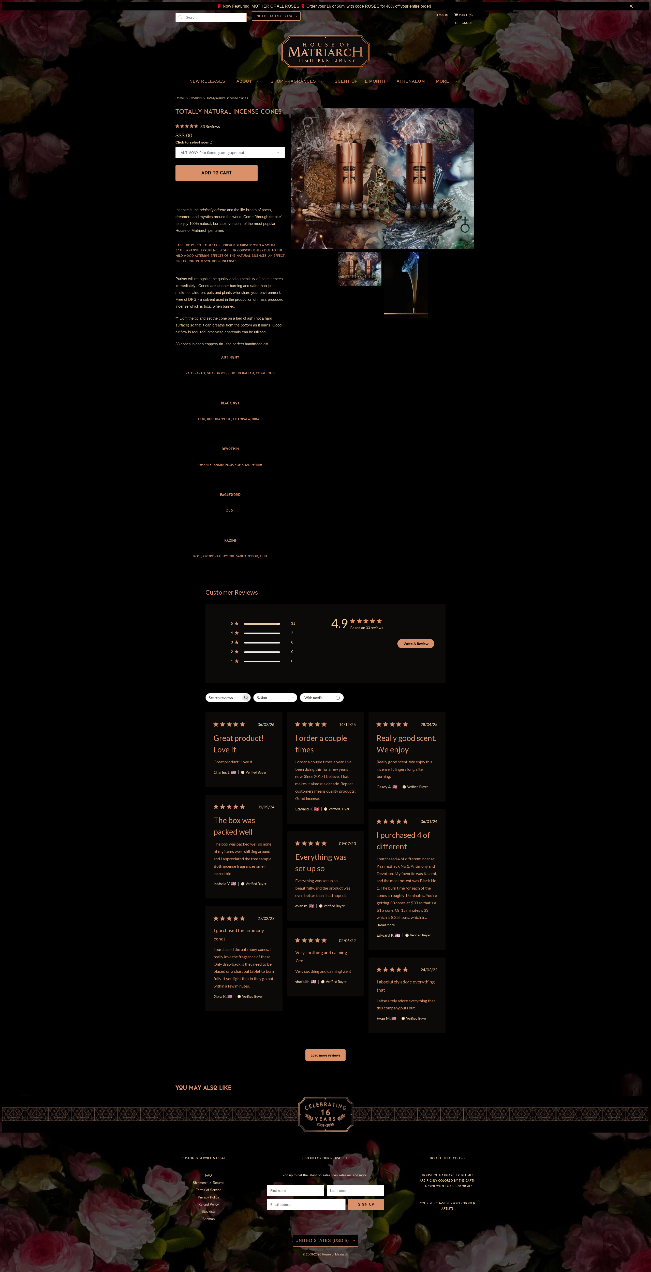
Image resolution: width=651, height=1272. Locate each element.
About (245, 81)
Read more (386, 925)
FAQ (208, 1175)
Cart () (465, 15)
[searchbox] (224, 697)
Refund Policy (208, 1204)
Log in (442, 15)
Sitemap (208, 1219)
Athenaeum (411, 81)
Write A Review (416, 643)
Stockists (209, 1211)
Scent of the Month (360, 81)
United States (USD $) (274, 16)
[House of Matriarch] (325, 52)
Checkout (464, 22)
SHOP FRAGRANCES (295, 81)
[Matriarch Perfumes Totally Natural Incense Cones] (382, 178)
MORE (444, 81)
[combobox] (275, 697)
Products (195, 98)
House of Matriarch (335, 1254)
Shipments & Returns (208, 1183)
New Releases (207, 81)
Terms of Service (208, 1190)
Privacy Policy (208, 1197)
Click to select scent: (193, 142)
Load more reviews (326, 1055)
